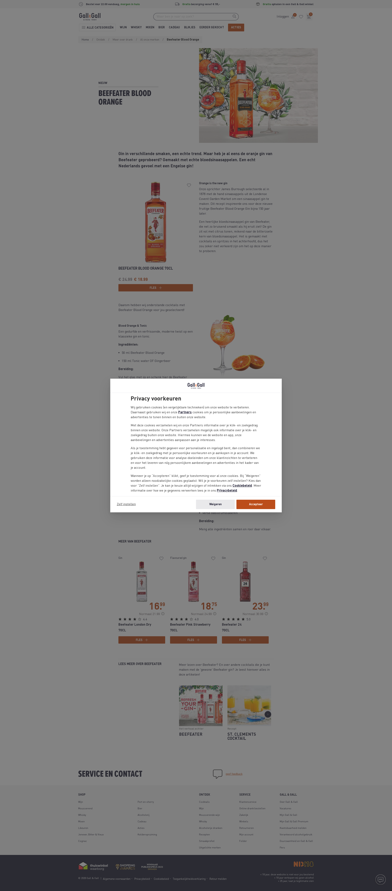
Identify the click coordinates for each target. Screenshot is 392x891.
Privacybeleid (227, 490)
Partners (185, 412)
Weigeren (215, 504)
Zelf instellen (126, 504)
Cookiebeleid (242, 485)
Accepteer (256, 504)
